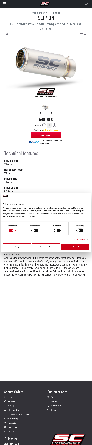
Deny (17, 247)
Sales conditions (13, 410)
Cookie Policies (12, 427)
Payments (10, 397)
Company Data (12, 423)
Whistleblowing (12, 418)
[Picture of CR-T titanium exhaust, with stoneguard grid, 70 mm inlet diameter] (45, 107)
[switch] (34, 230)
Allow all (75, 247)
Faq (51, 397)
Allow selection (46, 247)
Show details (79, 239)
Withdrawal (11, 401)
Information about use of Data (18, 414)
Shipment (53, 401)
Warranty (10, 405)
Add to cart (46, 135)
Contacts (53, 410)
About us (10, 431)
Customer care (55, 405)
